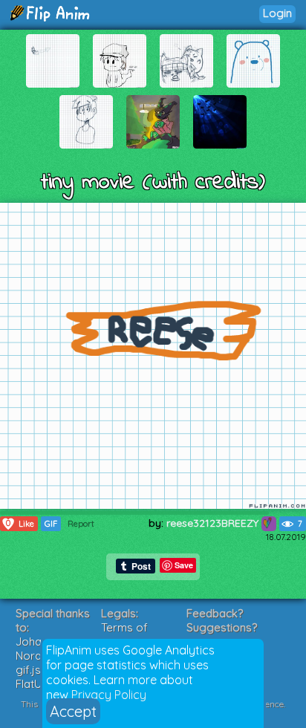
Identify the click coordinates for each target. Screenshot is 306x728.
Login (277, 13)
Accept (73, 711)
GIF (51, 524)
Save (184, 565)
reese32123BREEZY (213, 523)
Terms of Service (124, 634)
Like (20, 523)
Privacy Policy (108, 694)
